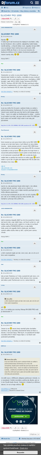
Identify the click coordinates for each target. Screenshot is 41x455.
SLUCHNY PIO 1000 (11, 15)
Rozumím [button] (20, 452)
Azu (2, 63)
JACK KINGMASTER (6, 27)
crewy (3, 285)
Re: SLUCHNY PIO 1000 (10, 70)
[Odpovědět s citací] (34, 29)
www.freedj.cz (5, 390)
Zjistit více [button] (24, 448)
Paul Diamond (5, 130)
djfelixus (3, 346)
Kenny (3, 96)
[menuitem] (6, 7)
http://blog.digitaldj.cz (7, 91)
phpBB (15, 442)
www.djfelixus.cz (5, 388)
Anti (2, 264)
